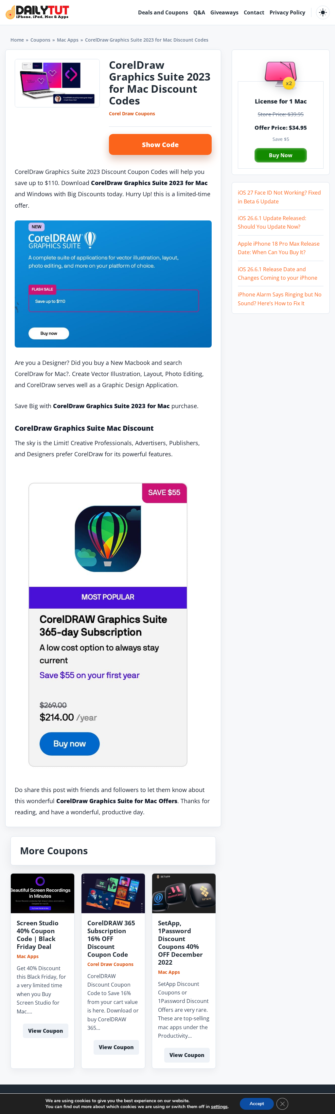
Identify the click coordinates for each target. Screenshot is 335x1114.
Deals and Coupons (163, 12)
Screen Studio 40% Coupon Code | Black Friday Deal (38, 934)
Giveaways (224, 12)
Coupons (40, 40)
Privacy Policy (287, 12)
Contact (254, 12)
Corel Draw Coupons (132, 113)
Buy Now (280, 155)
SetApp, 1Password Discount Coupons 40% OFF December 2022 (180, 942)
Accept (257, 1104)
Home (17, 40)
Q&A (199, 12)
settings (219, 1107)
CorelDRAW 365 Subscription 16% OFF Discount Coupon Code (111, 938)
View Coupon (45, 1030)
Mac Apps (68, 40)
